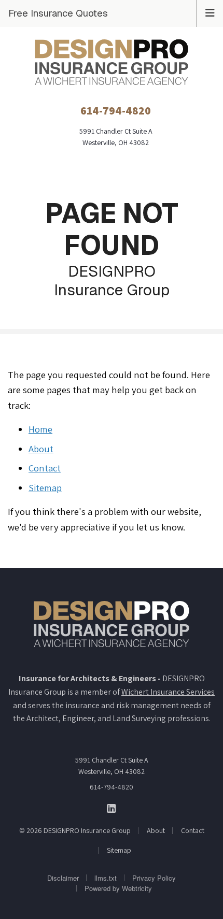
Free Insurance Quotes (58, 13)
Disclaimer (63, 878)
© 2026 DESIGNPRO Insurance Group (75, 830)
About (41, 448)
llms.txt (105, 878)
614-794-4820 (111, 787)
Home (40, 429)
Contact (45, 468)
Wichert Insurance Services (168, 691)
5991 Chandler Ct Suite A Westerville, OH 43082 (111, 765)
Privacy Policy (154, 878)
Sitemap (45, 487)
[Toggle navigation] (210, 12)
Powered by (118, 888)
